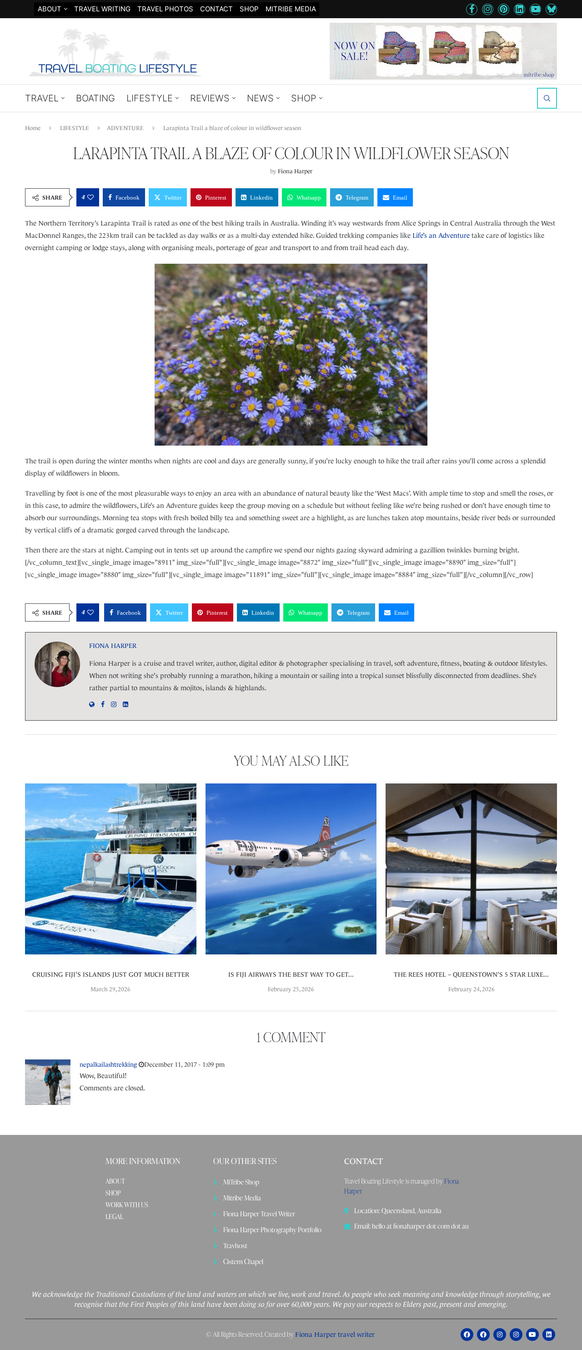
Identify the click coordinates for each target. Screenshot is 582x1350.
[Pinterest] (503, 9)
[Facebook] (471, 9)
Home (32, 128)
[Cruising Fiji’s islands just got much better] (110, 869)
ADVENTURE (125, 128)
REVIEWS (210, 98)
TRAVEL (42, 98)
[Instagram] (487, 9)
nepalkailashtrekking (108, 1064)
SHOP (249, 9)
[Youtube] (535, 9)
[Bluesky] (551, 9)
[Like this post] (90, 197)
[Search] (547, 98)
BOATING (95, 98)
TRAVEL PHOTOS (165, 9)
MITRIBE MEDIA (291, 9)
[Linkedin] (519, 9)
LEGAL (114, 1217)
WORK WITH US (126, 1205)
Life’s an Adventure (441, 235)
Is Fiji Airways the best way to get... (291, 974)
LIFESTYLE (149, 98)
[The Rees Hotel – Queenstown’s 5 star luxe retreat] (471, 869)
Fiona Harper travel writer (335, 1334)
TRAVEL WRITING (102, 9)
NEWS (260, 98)
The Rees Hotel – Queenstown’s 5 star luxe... (471, 974)
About (49, 9)
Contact (216, 9)
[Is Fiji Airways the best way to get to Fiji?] (291, 869)
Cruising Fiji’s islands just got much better (110, 974)
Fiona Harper (295, 171)
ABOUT (115, 1181)
